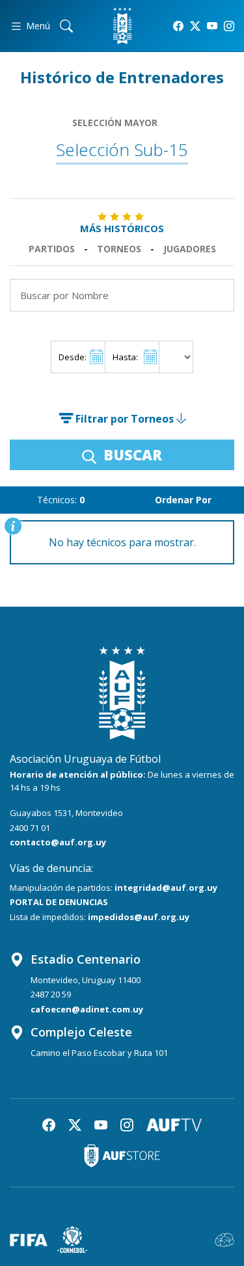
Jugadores (189, 249)
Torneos (119, 249)
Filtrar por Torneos (124, 419)
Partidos (52, 249)
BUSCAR (131, 454)
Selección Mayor (114, 122)
